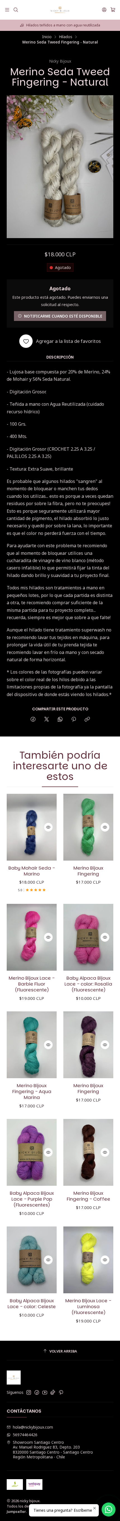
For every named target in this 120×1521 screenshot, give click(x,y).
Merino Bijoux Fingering (88, 871)
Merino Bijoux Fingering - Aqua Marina (31, 1091)
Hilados (65, 37)
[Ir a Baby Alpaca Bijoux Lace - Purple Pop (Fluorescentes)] (32, 1152)
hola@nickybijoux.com (33, 1427)
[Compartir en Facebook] (33, 719)
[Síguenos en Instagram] (29, 1392)
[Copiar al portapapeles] (87, 719)
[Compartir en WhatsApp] (60, 719)
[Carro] (113, 9)
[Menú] (7, 9)
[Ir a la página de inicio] (60, 9)
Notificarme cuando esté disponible (63, 316)
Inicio (47, 37)
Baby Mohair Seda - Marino (31, 871)
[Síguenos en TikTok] (53, 1392)
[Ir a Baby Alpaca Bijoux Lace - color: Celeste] (32, 1260)
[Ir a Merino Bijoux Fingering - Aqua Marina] (32, 1044)
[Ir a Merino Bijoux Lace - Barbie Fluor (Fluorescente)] (32, 937)
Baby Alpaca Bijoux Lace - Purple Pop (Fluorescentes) (32, 1199)
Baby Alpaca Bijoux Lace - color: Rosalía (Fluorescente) (88, 984)
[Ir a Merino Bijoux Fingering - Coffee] (88, 1152)
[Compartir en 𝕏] (46, 719)
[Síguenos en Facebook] (37, 1392)
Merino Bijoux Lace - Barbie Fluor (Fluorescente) (32, 984)
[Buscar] (15, 9)
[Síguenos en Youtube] (44, 1392)
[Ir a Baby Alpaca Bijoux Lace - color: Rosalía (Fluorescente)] (88, 937)
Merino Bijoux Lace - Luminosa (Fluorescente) (88, 1306)
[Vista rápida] (48, 827)
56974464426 (25, 1434)
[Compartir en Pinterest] (73, 719)
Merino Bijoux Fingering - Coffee (88, 1196)
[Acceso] (104, 9)
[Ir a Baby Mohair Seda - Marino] (32, 827)
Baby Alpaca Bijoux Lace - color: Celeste (32, 1303)
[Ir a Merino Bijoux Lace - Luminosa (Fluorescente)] (88, 1260)
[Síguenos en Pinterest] (61, 1392)
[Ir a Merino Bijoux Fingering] (88, 827)
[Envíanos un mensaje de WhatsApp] (109, 1509)
